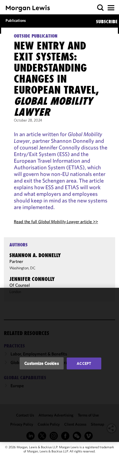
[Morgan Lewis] (27, 8)
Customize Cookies (41, 363)
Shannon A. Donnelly (35, 255)
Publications (16, 20)
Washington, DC (22, 267)
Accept (84, 363)
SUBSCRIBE (107, 21)
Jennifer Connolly (32, 279)
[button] (100, 7)
